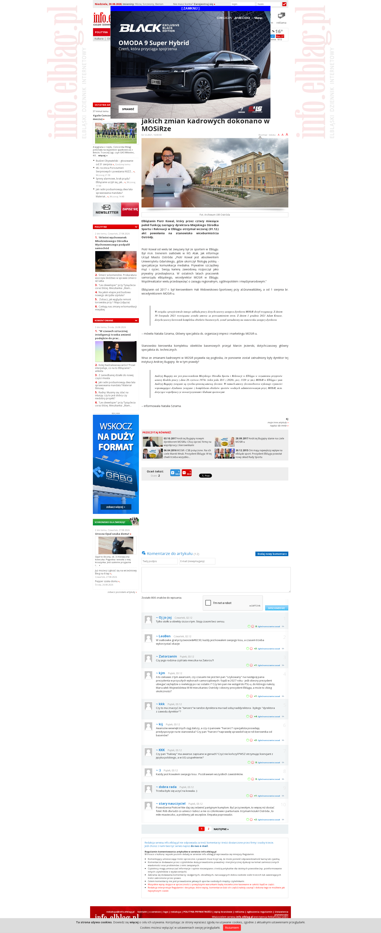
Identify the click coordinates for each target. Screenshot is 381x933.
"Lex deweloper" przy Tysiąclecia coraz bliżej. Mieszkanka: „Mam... (115, 286)
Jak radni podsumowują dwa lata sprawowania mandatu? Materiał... (114, 193)
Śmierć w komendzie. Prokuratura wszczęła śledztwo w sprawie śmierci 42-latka (116, 278)
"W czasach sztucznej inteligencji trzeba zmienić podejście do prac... (113, 334)
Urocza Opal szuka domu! (113, 534)
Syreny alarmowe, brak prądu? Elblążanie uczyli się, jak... (113, 180)
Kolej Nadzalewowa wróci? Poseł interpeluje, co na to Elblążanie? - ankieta (115, 368)
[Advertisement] (255, 247)
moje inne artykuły (277, 422)
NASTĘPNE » (221, 829)
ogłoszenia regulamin (259, 911)
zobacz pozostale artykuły (121, 591)
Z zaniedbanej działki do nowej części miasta (114, 376)
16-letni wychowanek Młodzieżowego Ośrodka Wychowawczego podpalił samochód (112, 242)
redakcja (175, 911)
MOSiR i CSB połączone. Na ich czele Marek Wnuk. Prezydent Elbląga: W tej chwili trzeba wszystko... (188, 454)
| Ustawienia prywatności (280, 913)
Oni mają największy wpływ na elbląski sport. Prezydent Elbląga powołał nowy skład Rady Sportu (259, 454)
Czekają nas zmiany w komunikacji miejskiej (116, 308)
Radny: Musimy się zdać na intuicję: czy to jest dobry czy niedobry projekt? (111, 395)
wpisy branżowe (223, 911)
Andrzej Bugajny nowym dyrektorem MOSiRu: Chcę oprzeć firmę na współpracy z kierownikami (187, 442)
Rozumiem (232, 927)
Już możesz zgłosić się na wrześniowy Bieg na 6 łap (116, 572)
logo (165, 911)
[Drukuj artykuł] (260, 138)
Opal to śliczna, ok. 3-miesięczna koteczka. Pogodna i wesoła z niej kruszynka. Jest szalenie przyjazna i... (113, 561)
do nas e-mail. (200, 846)
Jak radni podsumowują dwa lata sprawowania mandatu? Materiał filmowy (115, 385)
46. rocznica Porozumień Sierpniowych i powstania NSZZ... (115, 169)
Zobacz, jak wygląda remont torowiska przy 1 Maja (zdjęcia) (113, 301)
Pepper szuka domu (107, 581)
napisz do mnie (279, 425)
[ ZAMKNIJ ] (190, 8)
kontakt (142, 911)
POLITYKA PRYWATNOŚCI (197, 911)
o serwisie (155, 911)
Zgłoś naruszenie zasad (269, 626)
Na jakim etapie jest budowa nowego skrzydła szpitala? (113, 294)
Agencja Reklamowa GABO (273, 917)
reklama (239, 911)
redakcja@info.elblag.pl (120, 911)
